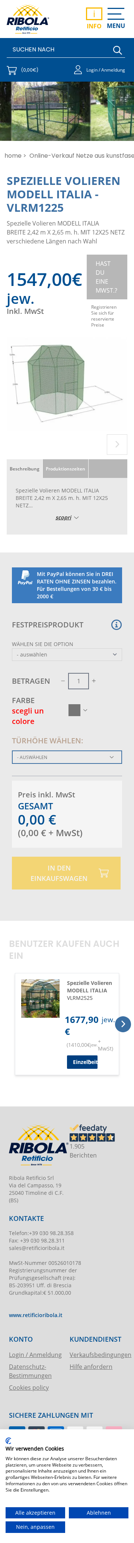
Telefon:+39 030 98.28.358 (41, 1233)
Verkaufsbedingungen (96, 1354)
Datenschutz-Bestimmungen (30, 1371)
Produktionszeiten (65, 469)
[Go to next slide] (117, 444)
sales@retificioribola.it (36, 1247)
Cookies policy (29, 1387)
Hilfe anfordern (91, 1366)
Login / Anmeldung (35, 1354)
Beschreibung (24, 469)
